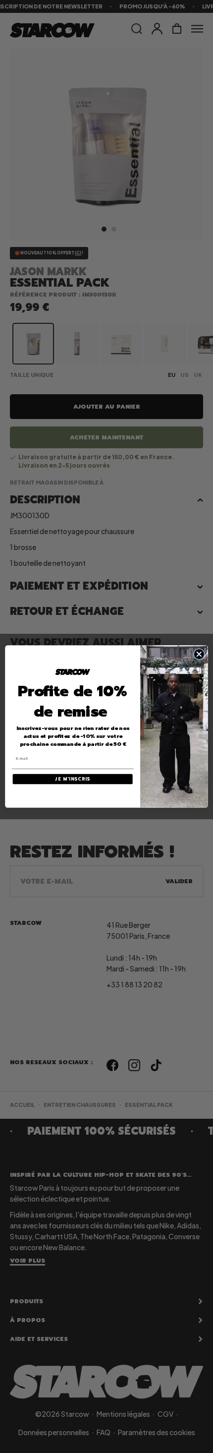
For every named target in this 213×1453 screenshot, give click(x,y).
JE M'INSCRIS (72, 779)
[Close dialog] (199, 654)
